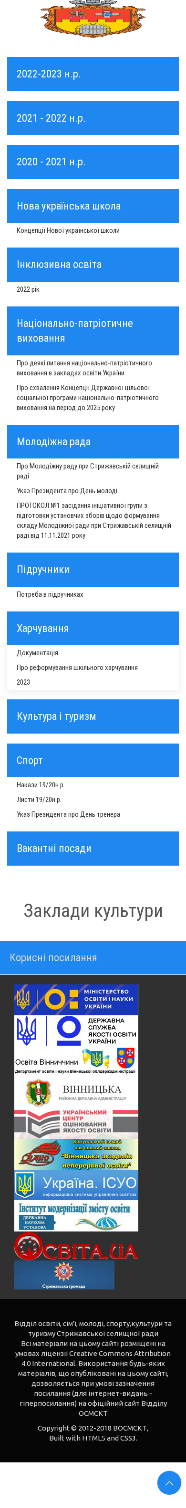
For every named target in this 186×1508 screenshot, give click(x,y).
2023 (23, 682)
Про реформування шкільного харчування (77, 667)
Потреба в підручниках (50, 594)
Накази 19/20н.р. (41, 785)
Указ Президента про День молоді (67, 491)
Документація (37, 653)
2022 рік (28, 289)
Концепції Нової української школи (68, 230)
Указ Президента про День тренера (68, 814)
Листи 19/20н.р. (39, 799)
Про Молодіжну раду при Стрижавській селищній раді (88, 471)
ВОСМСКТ (130, 1428)
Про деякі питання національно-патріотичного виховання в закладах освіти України (84, 368)
